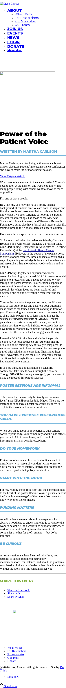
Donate (11, 660)
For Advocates (15, 654)
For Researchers (16, 651)
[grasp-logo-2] (9, 3)
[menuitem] (36, 17)
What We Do (15, 647)
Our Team (13, 657)
